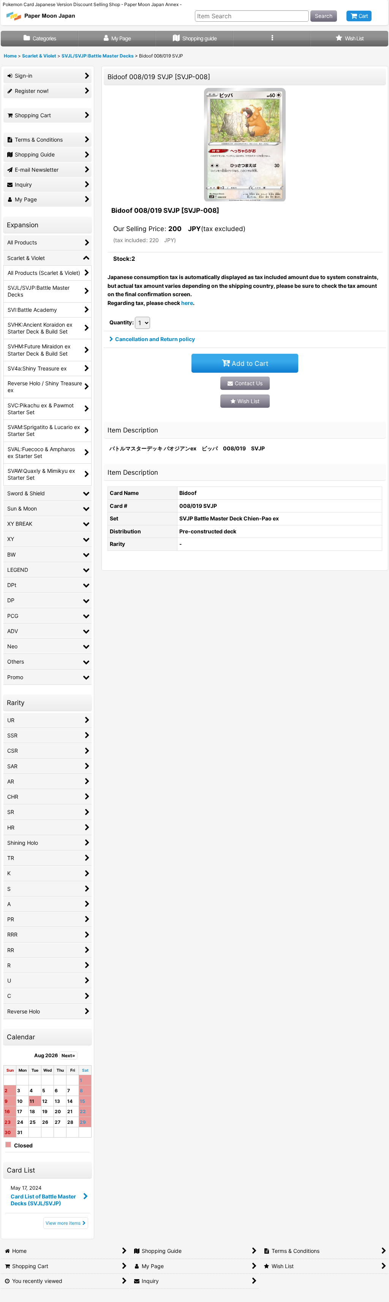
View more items (63, 1223)
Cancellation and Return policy (155, 339)
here (187, 303)
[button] (272, 38)
